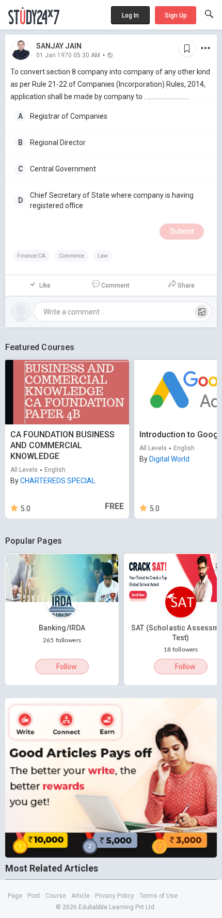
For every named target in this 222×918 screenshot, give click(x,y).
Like (45, 285)
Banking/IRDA (62, 628)
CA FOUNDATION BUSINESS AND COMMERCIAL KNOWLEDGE (62, 445)
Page (15, 895)
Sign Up (176, 15)
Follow (66, 666)
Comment (115, 285)
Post (33, 895)
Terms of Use (158, 895)
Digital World (169, 459)
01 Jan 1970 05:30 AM (68, 55)
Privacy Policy (114, 895)
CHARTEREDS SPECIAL (58, 481)
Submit (182, 231)
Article (80, 895)
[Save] (187, 48)
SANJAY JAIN (59, 46)
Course (55, 895)
